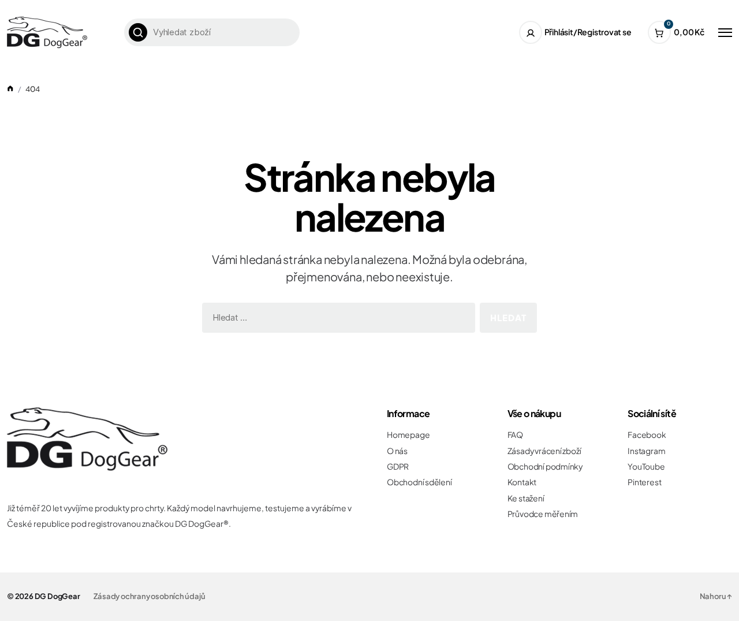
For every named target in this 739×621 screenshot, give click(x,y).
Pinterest (644, 482)
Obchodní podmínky (545, 466)
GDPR (398, 466)
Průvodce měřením (542, 514)
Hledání (138, 32)
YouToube (646, 466)
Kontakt (522, 482)
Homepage (408, 435)
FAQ (515, 435)
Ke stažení (525, 498)
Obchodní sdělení (419, 482)
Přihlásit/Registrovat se (588, 32)
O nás (397, 451)
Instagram (646, 451)
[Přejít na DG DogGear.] (10, 89)
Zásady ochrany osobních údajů (149, 596)
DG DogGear (57, 596)
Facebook (647, 435)
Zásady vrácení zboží (544, 451)
